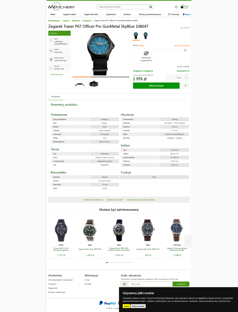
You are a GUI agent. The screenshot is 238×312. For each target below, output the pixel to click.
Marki (52, 14)
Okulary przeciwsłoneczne (150, 14)
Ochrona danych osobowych (60, 279)
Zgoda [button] (126, 306)
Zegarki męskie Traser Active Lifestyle (141, 199)
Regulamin (53, 288)
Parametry (55, 96)
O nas (87, 279)
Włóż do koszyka (156, 85)
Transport (52, 284)
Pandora (127, 14)
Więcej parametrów (57, 74)
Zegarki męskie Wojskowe (93, 199)
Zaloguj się (181, 284)
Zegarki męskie (69, 14)
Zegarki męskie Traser (115, 199)
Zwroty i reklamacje (56, 292)
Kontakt (88, 284)
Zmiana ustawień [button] (138, 306)
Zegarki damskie (91, 14)
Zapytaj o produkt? (183, 66)
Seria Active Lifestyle (182, 45)
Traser (141, 45)
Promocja (173, 14)
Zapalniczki (111, 14)
